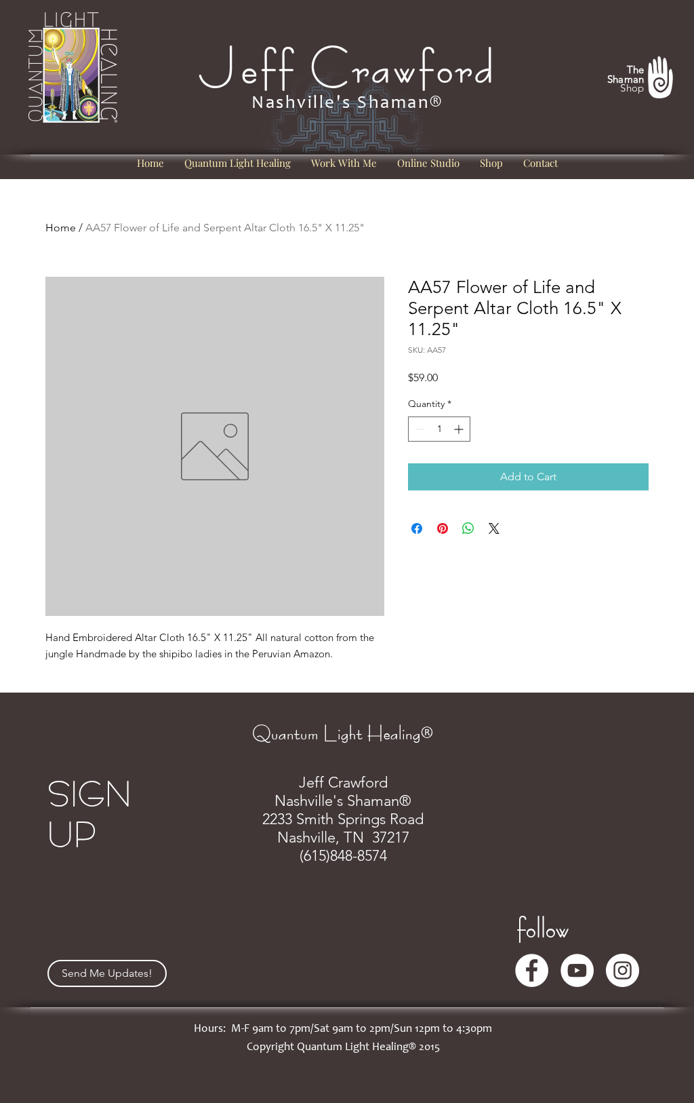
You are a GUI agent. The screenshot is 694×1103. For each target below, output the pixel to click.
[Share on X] (494, 528)
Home (60, 227)
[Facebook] (531, 970)
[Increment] (459, 429)
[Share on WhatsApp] (468, 528)
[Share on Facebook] (417, 528)
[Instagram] (622, 970)
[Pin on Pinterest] (442, 528)
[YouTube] (577, 970)
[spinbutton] (439, 429)
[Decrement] (418, 429)
